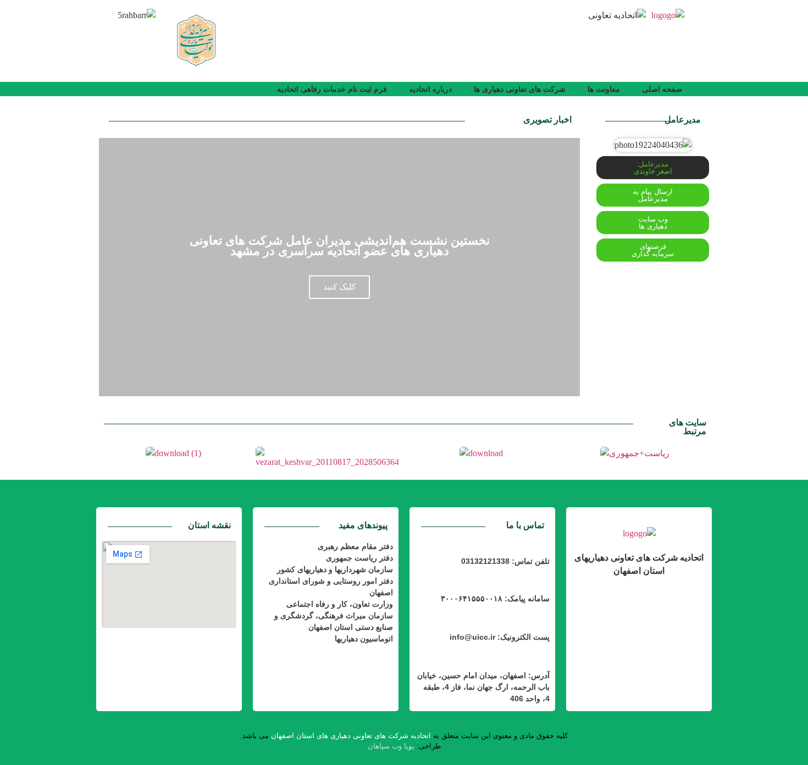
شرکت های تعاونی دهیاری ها (520, 89)
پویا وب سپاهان (391, 746)
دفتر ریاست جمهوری (359, 557)
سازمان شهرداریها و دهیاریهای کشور (335, 569)
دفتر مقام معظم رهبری (355, 546)
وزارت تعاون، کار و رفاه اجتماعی (339, 604)
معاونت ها (604, 89)
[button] (652, 222)
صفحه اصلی (662, 89)
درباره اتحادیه (430, 89)
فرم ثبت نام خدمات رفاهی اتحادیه (332, 89)
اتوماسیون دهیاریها (364, 638)
